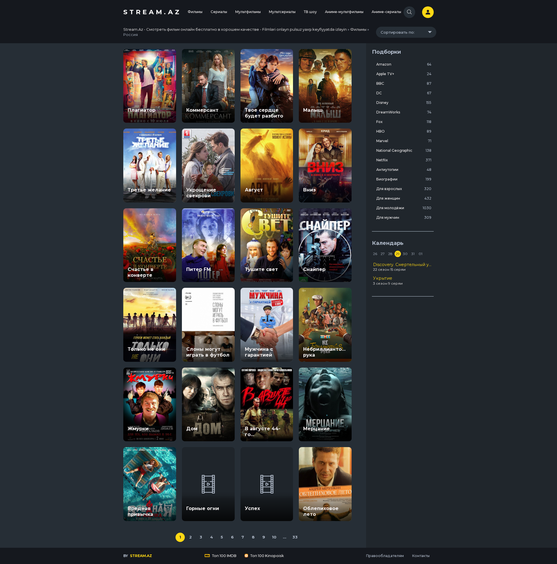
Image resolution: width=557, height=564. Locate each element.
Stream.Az (152, 12)
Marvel (403, 141)
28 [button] (390, 254)
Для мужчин (403, 217)
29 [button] (398, 254)
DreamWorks (403, 112)
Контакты (421, 556)
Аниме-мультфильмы (344, 12)
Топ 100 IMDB (223, 556)
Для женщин (403, 198)
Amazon (403, 64)
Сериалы (219, 12)
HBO (403, 131)
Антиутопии (403, 169)
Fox (403, 122)
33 (295, 537)
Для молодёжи (403, 208)
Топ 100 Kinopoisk (266, 556)
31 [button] (413, 254)
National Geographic (403, 150)
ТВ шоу (310, 12)
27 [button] (383, 254)
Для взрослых (403, 189)
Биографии (403, 179)
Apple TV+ (403, 74)
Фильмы (195, 12)
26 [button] (375, 254)
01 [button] (420, 254)
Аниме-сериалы (386, 12)
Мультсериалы (282, 12)
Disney (403, 102)
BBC (403, 83)
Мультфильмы (248, 12)
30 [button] (405, 254)
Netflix (403, 160)
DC (403, 93)
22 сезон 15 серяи (403, 267)
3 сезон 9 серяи (388, 280)
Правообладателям (385, 556)
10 (274, 537)
